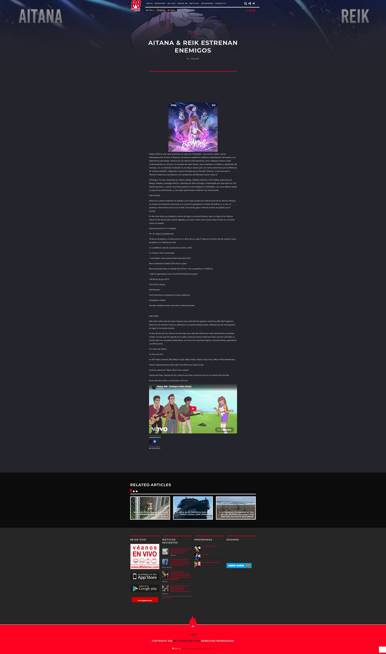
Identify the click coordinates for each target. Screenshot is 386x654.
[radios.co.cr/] (239, 567)
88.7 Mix (205, 554)
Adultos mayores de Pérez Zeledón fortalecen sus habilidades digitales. (180, 588)
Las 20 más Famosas (211, 562)
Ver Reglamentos (145, 600)
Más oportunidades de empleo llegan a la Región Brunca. (180, 551)
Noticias (193, 33)
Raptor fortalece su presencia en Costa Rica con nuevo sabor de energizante (180, 562)
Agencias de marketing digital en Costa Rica (198, 648)
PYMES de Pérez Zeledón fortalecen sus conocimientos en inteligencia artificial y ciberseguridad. (176, 575)
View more (150, 508)
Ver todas (167, 598)
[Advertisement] (193, 19)
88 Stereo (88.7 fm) (186, 640)
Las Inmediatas (209, 546)
